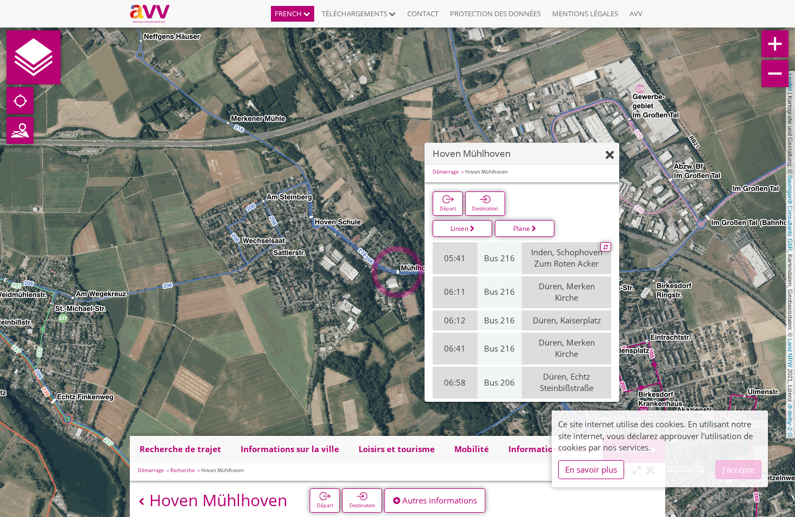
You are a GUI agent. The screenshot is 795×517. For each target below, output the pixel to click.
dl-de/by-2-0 (790, 420)
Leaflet (790, 82)
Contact (423, 13)
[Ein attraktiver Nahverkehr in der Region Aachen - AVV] (154, 13)
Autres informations (438, 500)
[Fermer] (610, 155)
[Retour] (141, 501)
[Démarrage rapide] (33, 57)
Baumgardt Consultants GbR (790, 213)
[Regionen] (20, 130)
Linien (460, 228)
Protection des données (495, 13)
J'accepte (738, 469)
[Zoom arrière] (775, 73)
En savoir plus (591, 469)
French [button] (289, 13)
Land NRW (790, 353)
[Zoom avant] (775, 43)
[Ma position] (20, 100)
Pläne (522, 228)
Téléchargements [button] (355, 13)
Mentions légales (585, 13)
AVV (636, 13)
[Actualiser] (605, 247)
